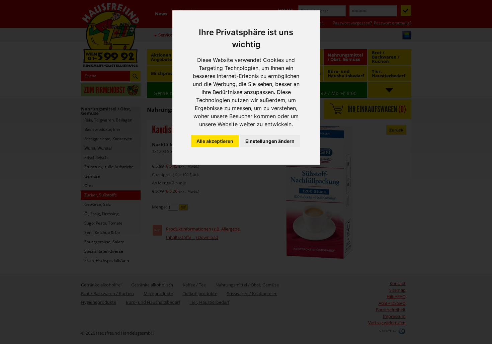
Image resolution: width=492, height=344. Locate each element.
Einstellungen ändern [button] (270, 141)
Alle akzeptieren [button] (214, 141)
